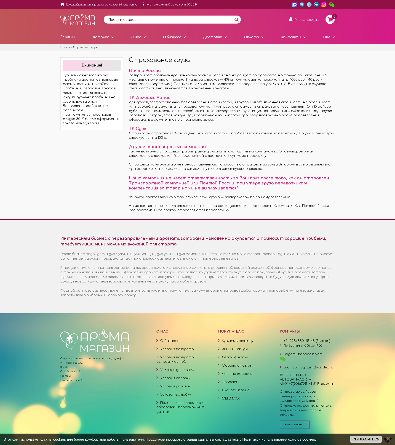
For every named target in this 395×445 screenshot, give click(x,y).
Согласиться (365, 439)
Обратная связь (236, 365)
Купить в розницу (238, 341)
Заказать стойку (175, 394)
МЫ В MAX (231, 398)
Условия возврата (177, 349)
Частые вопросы (237, 374)
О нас (136, 37)
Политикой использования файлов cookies (278, 439)
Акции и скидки (236, 349)
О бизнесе (172, 37)
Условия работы (175, 386)
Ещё (326, 37)
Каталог (101, 37)
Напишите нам (294, 425)
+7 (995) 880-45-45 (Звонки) (307, 341)
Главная (67, 37)
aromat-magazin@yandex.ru (308, 367)
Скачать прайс (235, 390)
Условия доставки (177, 370)
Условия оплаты (175, 378)
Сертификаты (235, 357)
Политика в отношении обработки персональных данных (180, 407)
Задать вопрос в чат (303, 354)
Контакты (291, 37)
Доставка (212, 37)
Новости (230, 382)
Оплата (251, 37)
